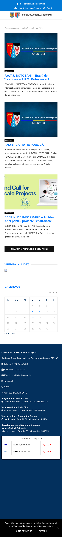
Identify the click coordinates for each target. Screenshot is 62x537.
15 (33, 317)
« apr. (7, 333)
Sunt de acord (24, 531)
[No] (58, 528)
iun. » (14, 333)
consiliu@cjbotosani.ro (34, 4)
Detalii (43, 531)
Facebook (8, 381)
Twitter (6, 386)
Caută (49, 8)
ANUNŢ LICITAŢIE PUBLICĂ (24, 144)
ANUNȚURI (9, 71)
